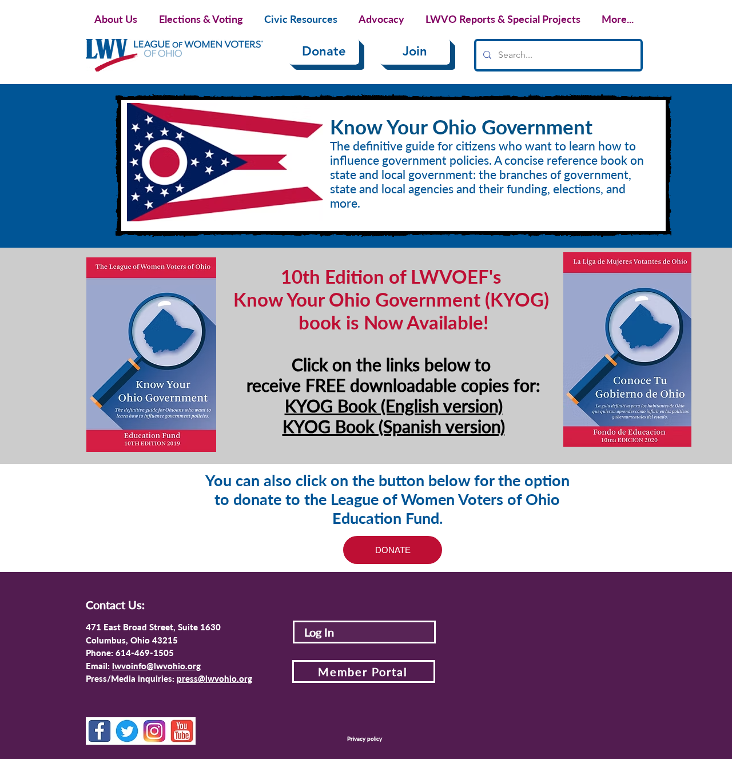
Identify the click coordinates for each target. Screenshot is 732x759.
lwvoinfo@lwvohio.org (156, 666)
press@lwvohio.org (214, 678)
